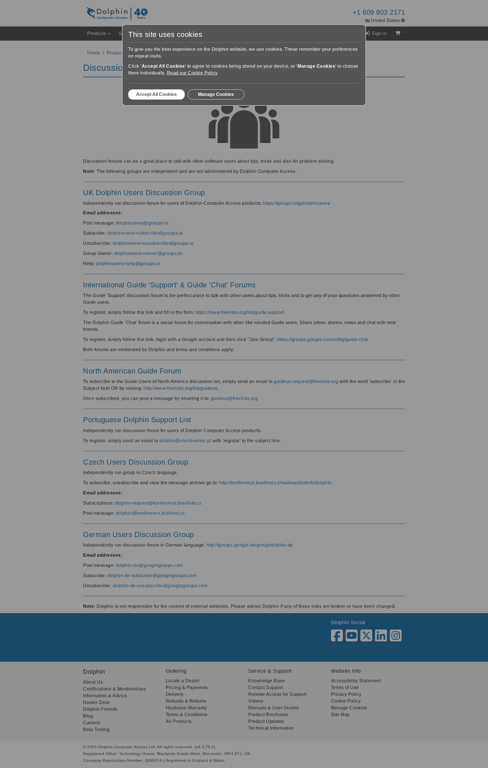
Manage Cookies (216, 94)
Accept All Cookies (156, 94)
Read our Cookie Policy (192, 73)
